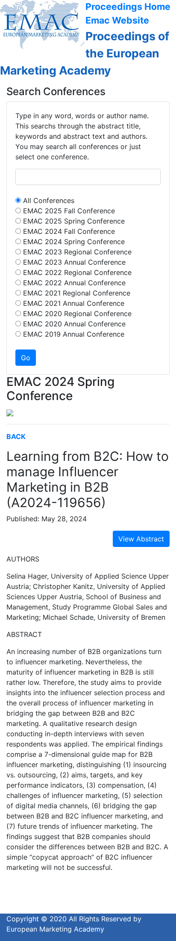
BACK (16, 436)
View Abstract (141, 539)
